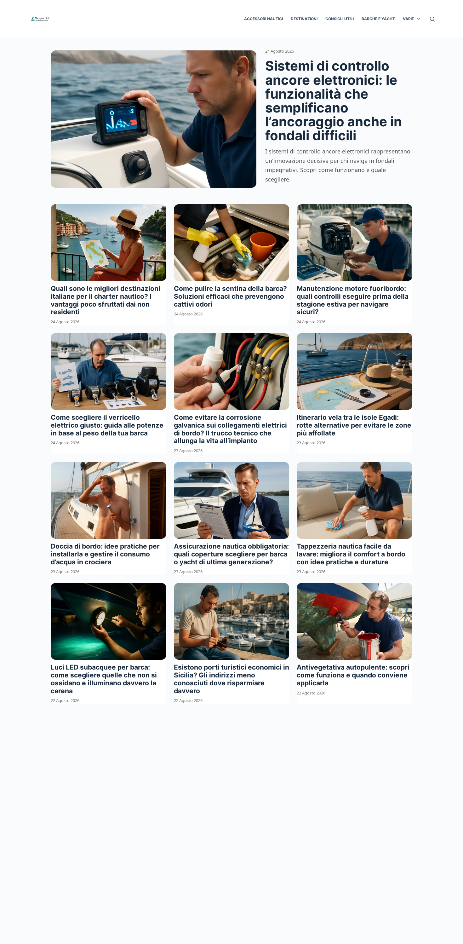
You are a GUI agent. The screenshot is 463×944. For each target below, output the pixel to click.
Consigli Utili (339, 18)
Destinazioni (304, 18)
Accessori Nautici (263, 18)
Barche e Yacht (378, 18)
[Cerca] (432, 19)
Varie (408, 18)
